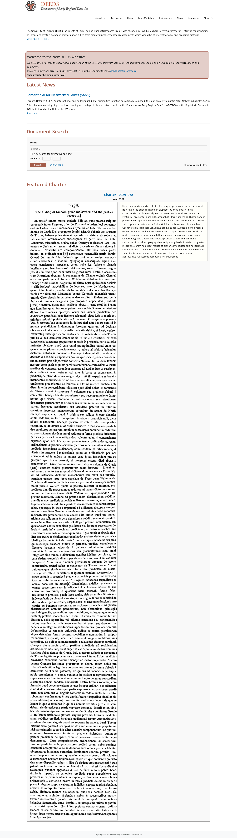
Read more (32, 113)
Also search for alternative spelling (53, 153)
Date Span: (36, 158)
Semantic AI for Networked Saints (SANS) (58, 95)
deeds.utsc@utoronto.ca (123, 70)
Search (38, 164)
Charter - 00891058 (118, 194)
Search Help (56, 164)
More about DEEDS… (38, 38)
